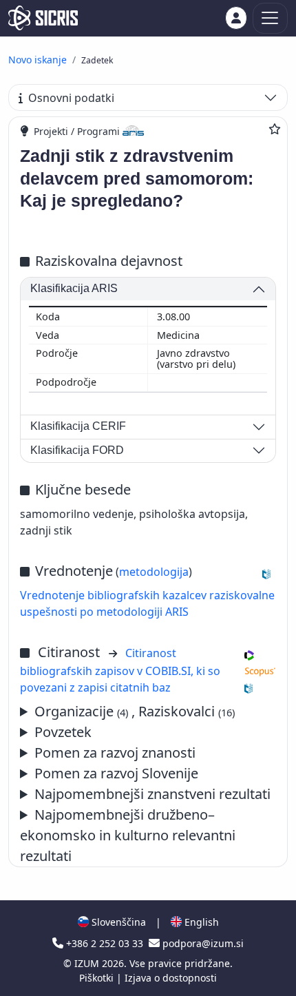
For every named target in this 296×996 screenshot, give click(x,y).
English (200, 921)
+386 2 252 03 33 (104, 943)
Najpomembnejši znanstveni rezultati (152, 794)
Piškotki (97, 977)
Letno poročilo (145, 795)
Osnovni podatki (71, 97)
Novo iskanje (37, 59)
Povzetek (63, 732)
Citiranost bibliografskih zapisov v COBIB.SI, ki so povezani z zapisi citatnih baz (120, 670)
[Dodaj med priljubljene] (275, 129)
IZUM (88, 963)
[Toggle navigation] (270, 18)
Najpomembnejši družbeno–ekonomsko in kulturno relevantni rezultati (127, 835)
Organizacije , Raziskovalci (134, 711)
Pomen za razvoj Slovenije (116, 773)
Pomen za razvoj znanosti (114, 752)
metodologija (154, 571)
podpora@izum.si (202, 943)
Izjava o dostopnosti (171, 977)
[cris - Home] (43, 18)
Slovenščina (117, 921)
